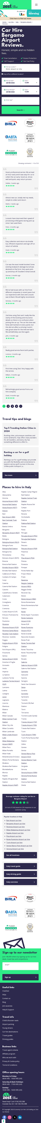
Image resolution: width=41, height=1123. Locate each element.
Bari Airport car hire (13, 820)
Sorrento (24, 694)
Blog (4, 1002)
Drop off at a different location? (13, 74)
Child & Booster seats (10, 1020)
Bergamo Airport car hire (15, 824)
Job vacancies (7, 1006)
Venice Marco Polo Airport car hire (19, 846)
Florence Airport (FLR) (10, 627)
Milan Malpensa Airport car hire (18, 830)
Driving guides (7, 1039)
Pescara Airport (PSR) (29, 549)
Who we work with (9, 1057)
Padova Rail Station (28, 523)
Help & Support (8, 1010)
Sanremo (24, 672)
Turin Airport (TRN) (28, 735)
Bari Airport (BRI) (8, 517)
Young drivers (7, 1028)
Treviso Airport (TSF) (29, 722)
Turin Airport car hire (14, 842)
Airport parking (8, 1024)
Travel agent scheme (10, 1050)
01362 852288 (20, 1101)
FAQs (4, 995)
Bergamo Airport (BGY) (11, 533)
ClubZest (5, 991)
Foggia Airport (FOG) (10, 643)
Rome (23, 612)
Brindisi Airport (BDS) (10, 567)
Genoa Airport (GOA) (10, 659)
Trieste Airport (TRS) (29, 725)
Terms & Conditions (9, 1065)
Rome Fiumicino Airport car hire (18, 839)
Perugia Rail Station (28, 539)
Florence (5, 624)
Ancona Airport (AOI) (10, 501)
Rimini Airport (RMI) (28, 599)
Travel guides (7, 1035)
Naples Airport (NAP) (10, 785)
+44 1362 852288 (20, 1104)
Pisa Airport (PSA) (27, 558)
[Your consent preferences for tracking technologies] (3, 1121)
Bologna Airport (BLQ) (10, 542)
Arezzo (5, 511)
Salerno (24, 662)
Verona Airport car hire (15, 849)
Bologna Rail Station (10, 549)
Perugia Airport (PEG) (29, 536)
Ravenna (24, 580)
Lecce (4, 697)
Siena (23, 687)
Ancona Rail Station (9, 504)
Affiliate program (8, 1054)
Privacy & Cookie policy (10, 1061)
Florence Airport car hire (15, 827)
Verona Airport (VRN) (29, 772)
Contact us (6, 998)
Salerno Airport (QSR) (29, 665)
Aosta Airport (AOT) (9, 507)
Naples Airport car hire (14, 833)
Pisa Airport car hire (13, 836)
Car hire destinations (10, 1032)
